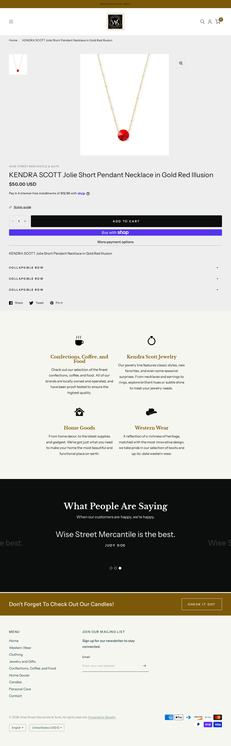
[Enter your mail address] (144, 666)
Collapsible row (26, 267)
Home (13, 40)
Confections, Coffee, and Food (32, 668)
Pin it (59, 303)
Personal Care (20, 689)
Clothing (16, 654)
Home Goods (19, 675)
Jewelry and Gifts (22, 661)
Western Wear (20, 648)
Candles (15, 682)
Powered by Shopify (102, 717)
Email (86, 657)
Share (19, 303)
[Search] (202, 21)
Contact (15, 696)
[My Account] (210, 21)
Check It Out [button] (202, 604)
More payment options (115, 242)
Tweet (40, 303)
